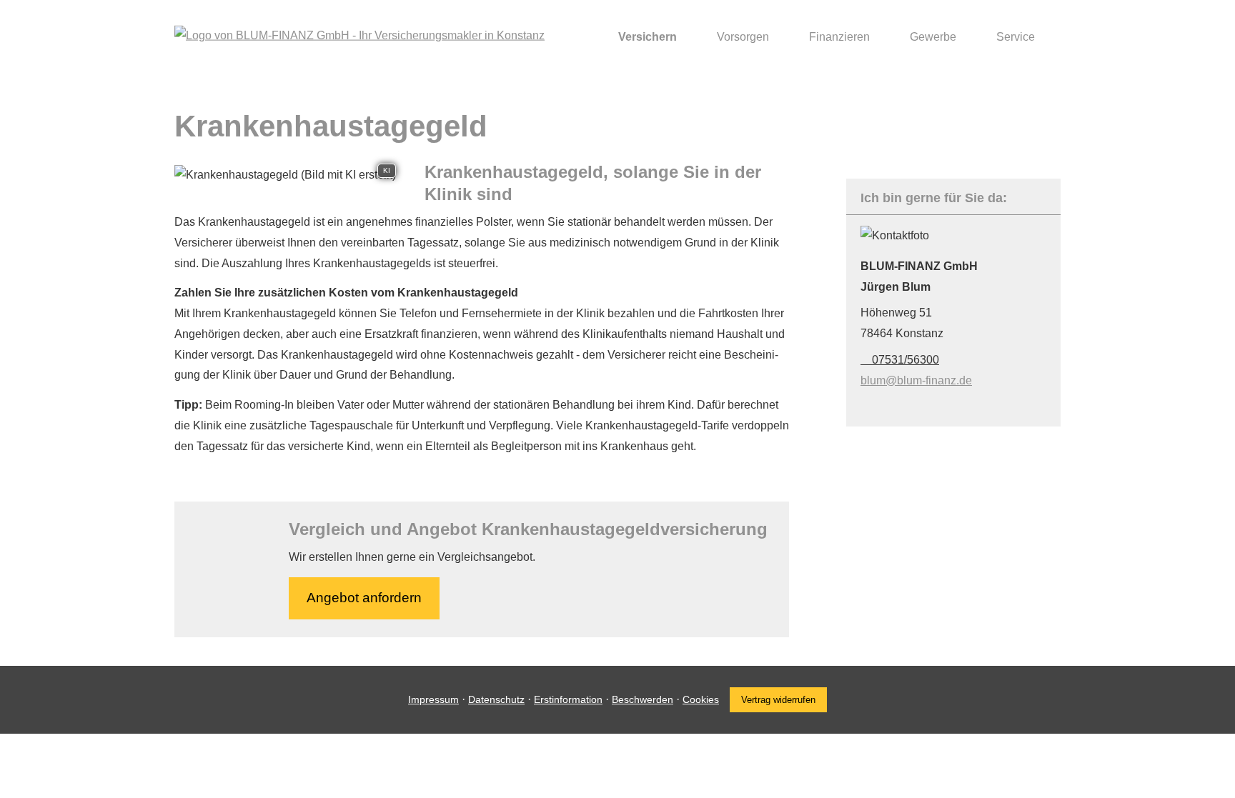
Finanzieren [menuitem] (839, 37)
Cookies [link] (701, 699)
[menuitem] (585, 36)
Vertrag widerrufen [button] (778, 699)
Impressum (433, 699)
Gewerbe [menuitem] (933, 37)
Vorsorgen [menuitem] (743, 37)
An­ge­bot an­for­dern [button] (364, 597)
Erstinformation (568, 699)
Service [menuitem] (1015, 37)
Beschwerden (642, 699)
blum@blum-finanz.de (916, 380)
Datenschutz (496, 699)
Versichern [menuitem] (647, 37)
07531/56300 (905, 360)
